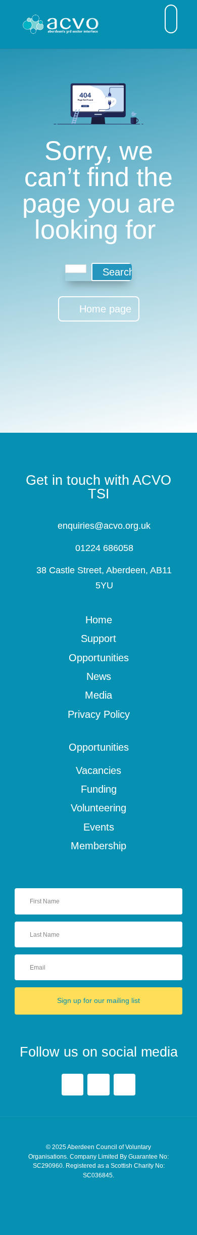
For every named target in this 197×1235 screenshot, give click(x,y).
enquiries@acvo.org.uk (104, 526)
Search (118, 272)
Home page (105, 308)
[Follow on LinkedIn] (98, 1084)
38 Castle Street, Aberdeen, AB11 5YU (104, 577)
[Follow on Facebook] (72, 1084)
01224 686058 (104, 548)
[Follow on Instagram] (124, 1084)
